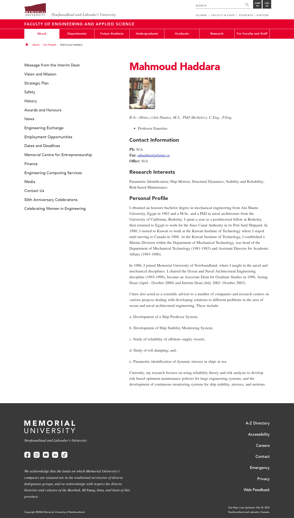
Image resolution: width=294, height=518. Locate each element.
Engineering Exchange (43, 128)
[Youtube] (46, 455)
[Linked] (55, 455)
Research (217, 33)
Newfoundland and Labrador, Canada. (249, 512)
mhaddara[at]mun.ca (154, 155)
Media (29, 181)
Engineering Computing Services (53, 173)
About (41, 33)
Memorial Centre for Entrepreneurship (58, 154)
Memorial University (70, 10)
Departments (76, 33)
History (30, 101)
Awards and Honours (42, 110)
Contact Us (34, 190)
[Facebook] (27, 455)
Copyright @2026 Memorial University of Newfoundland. (54, 512)
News (29, 119)
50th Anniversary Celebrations (50, 199)
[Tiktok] (64, 455)
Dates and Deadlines (42, 145)
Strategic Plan (36, 83)
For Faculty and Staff (252, 33)
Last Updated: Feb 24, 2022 (255, 507)
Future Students (111, 33)
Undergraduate (147, 33)
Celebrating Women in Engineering (55, 208)
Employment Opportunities (48, 137)
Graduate (182, 33)
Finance (31, 163)
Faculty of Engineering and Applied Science (79, 24)
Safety (29, 92)
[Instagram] (37, 455)
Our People (49, 44)
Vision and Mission (40, 74)
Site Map (233, 507)
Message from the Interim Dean (52, 65)
